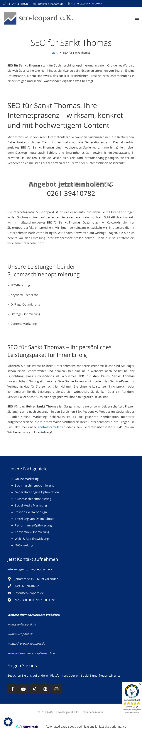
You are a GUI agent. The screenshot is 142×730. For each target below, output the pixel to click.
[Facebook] (12, 689)
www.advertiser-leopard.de (26, 644)
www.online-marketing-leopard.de (31, 653)
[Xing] (34, 689)
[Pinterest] (45, 689)
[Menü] (137, 18)
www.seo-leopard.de (21, 624)
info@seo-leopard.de (50, 4)
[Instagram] (56, 689)
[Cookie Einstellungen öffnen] (8, 725)
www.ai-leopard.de (20, 634)
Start (55, 52)
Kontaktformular (49, 427)
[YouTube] (23, 689)
